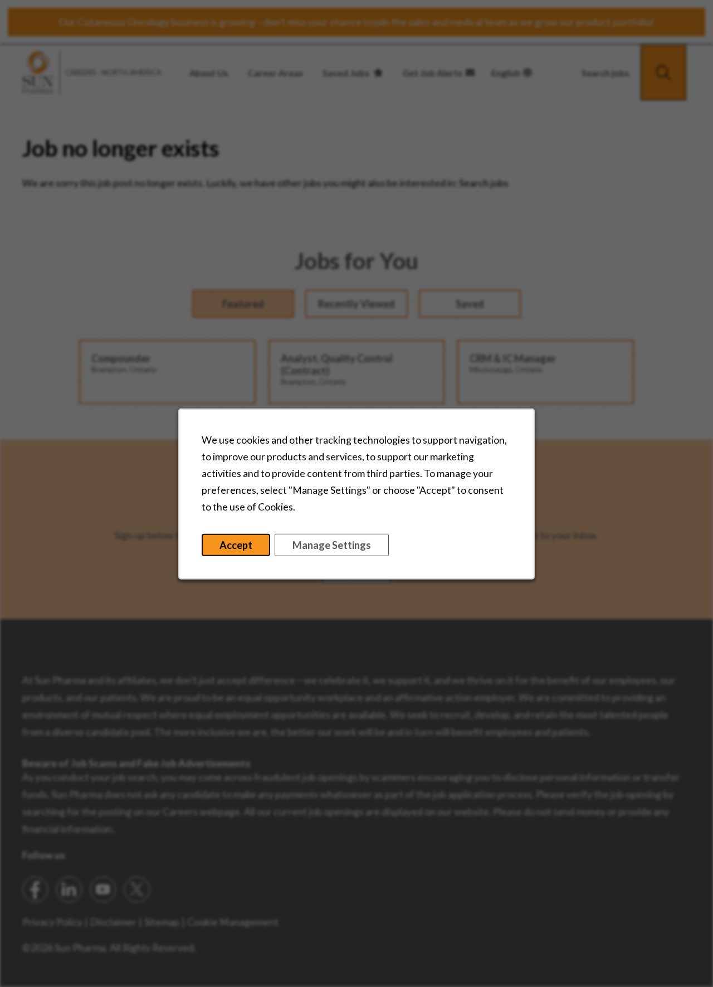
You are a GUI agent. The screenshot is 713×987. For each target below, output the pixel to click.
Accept (235, 544)
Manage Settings (331, 544)
